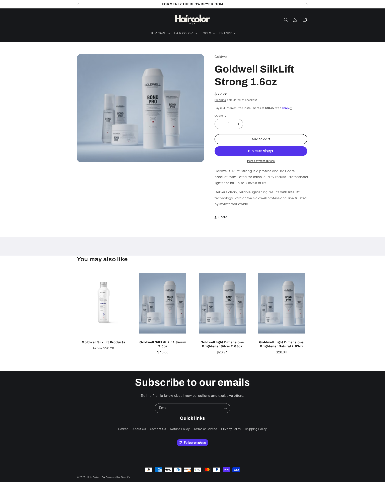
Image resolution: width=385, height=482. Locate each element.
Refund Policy (179, 429)
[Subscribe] (225, 408)
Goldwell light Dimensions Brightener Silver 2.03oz (222, 344)
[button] (159, 33)
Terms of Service (205, 429)
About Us (139, 429)
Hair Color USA (96, 477)
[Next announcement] (307, 4)
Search (123, 429)
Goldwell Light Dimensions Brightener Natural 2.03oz (281, 344)
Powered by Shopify (118, 477)
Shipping (220, 100)
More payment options (261, 161)
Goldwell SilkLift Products (103, 342)
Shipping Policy (256, 429)
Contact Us (158, 429)
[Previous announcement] (78, 4)
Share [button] (223, 217)
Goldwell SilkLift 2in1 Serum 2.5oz (162, 344)
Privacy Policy (231, 429)
